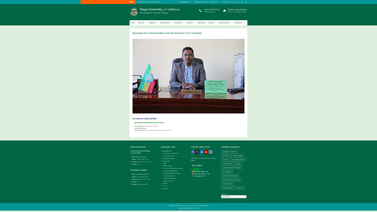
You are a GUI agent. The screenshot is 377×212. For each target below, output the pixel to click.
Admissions (178, 23)
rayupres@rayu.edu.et (142, 174)
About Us (141, 23)
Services (211, 23)
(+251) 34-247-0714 (212, 10)
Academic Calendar (229, 152)
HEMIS (165, 183)
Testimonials (227, 184)
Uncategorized (228, 188)
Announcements (223, 23)
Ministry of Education (169, 178)
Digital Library (167, 166)
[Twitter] (235, 2)
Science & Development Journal (173, 168)
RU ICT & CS (195, 208)
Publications (201, 23)
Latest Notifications (237, 160)
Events (225, 160)
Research (190, 23)
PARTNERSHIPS (185, 2)
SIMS (165, 163)
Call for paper (237, 156)
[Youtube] (242, 2)
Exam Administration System (172, 173)
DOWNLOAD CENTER (200, 2)
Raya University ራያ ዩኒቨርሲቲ (160, 9)
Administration (165, 23)
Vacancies (239, 188)
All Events (226, 156)
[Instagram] (246, 2)
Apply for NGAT (167, 181)
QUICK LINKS (214, 2)
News (238, 164)
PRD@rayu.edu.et (209, 12)
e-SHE (165, 186)
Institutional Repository (170, 171)
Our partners (227, 172)
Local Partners (228, 164)
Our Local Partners (169, 156)
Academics (152, 23)
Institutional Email (168, 176)
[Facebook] (232, 2)
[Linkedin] (239, 2)
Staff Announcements (230, 176)
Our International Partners (171, 153)
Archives (223, 194)
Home (133, 23)
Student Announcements (231, 180)
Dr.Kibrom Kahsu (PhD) (144, 118)
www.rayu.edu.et (143, 184)
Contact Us (225, 2)
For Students (237, 23)
